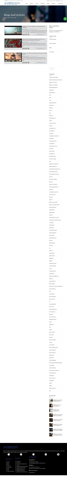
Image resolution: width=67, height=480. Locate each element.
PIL (49, 301)
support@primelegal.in (33, 470)
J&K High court (51, 227)
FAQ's (8, 463)
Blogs (48, 3)
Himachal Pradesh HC (52, 207)
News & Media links (52, 288)
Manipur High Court (52, 281)
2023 (50, 100)
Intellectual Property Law (20, 470)
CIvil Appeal (51, 133)
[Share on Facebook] (23, 34)
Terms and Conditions (10, 471)
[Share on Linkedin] (26, 34)
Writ (50, 390)
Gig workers (51, 189)
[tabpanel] (13, 43)
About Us (31, 3)
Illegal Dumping (51, 212)
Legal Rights (51, 258)
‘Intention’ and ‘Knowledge (53, 77)
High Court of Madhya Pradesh (54, 204)
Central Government (52, 123)
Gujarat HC (51, 197)
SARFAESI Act (51, 324)
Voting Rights (51, 380)
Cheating (50, 125)
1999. (50, 97)
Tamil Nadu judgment (52, 360)
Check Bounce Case (52, 128)
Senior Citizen (51, 334)
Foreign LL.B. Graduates (53, 184)
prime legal (51, 314)
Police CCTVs (51, 306)
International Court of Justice (54, 217)
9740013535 (32, 472)
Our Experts (43, 3)
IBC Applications (52, 209)
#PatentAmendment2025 (53, 87)
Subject (50, 47)
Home (27, 3)
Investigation (51, 222)
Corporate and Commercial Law (21, 463)
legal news (51, 250)
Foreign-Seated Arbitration (53, 186)
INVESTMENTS (51, 225)
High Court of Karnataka (53, 202)
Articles (50, 110)
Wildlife (50, 385)
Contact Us (53, 3)
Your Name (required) (52, 39)
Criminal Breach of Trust (53, 146)
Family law (51, 181)
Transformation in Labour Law (54, 370)
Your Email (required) (52, 43)
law (49, 248)
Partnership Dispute (52, 296)
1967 (50, 95)
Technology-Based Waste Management (55, 362)
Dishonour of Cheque (52, 158)
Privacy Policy (9, 467)
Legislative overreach (52, 263)
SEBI (50, 327)
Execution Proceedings (53, 179)
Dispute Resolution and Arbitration (22, 466)
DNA (50, 161)
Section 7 (50, 329)
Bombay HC (51, 115)
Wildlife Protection (52, 388)
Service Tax (51, 337)
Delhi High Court (52, 153)
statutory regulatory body (53, 347)
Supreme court (51, 357)
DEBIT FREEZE (51, 151)
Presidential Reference (53, 309)
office (50, 291)
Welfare (50, 383)
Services (36, 3)
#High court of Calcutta (53, 82)
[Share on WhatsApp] (28, 34)
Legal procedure (51, 253)
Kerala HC (51, 240)
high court (51, 199)
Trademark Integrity (52, 367)
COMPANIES (51, 138)
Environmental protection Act (54, 174)
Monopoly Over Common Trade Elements (56, 286)
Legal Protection (52, 255)
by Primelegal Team (33, 29)
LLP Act (50, 268)
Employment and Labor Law (20, 467)
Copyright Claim (51, 143)
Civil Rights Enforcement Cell (54, 135)
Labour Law (51, 245)
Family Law (18, 462)
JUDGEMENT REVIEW (53, 230)
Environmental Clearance (53, 171)
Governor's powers (52, 194)
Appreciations (51, 105)
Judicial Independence (52, 232)
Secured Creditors (52, 332)
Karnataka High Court (52, 237)
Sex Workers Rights (52, 339)
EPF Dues (50, 176)
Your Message (51, 51)
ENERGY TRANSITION (53, 166)
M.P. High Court (51, 273)
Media (8, 469)
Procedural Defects (52, 316)
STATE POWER (51, 344)
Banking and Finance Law (20, 469)
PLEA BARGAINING (52, 304)
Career (8, 468)
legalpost (50, 260)
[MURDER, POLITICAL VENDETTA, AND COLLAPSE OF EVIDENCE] (13, 30)
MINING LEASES (52, 283)
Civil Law (17, 465)
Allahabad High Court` (52, 102)
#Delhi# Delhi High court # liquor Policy (55, 79)
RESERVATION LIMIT (52, 319)
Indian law (50, 214)
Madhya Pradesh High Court (53, 276)
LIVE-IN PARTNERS (52, 265)
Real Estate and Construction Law (22, 471)
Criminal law (51, 148)
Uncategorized (51, 375)
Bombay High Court (52, 118)
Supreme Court (51, 355)
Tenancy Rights (51, 365)
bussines (50, 120)
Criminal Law (18, 461)
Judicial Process (51, 235)
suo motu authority (52, 352)
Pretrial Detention (52, 311)
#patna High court (52, 92)
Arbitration (51, 107)
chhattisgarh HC (52, 130)
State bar (50, 342)
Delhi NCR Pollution (52, 156)
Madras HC (51, 278)
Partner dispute (51, 293)
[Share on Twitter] (25, 34)
